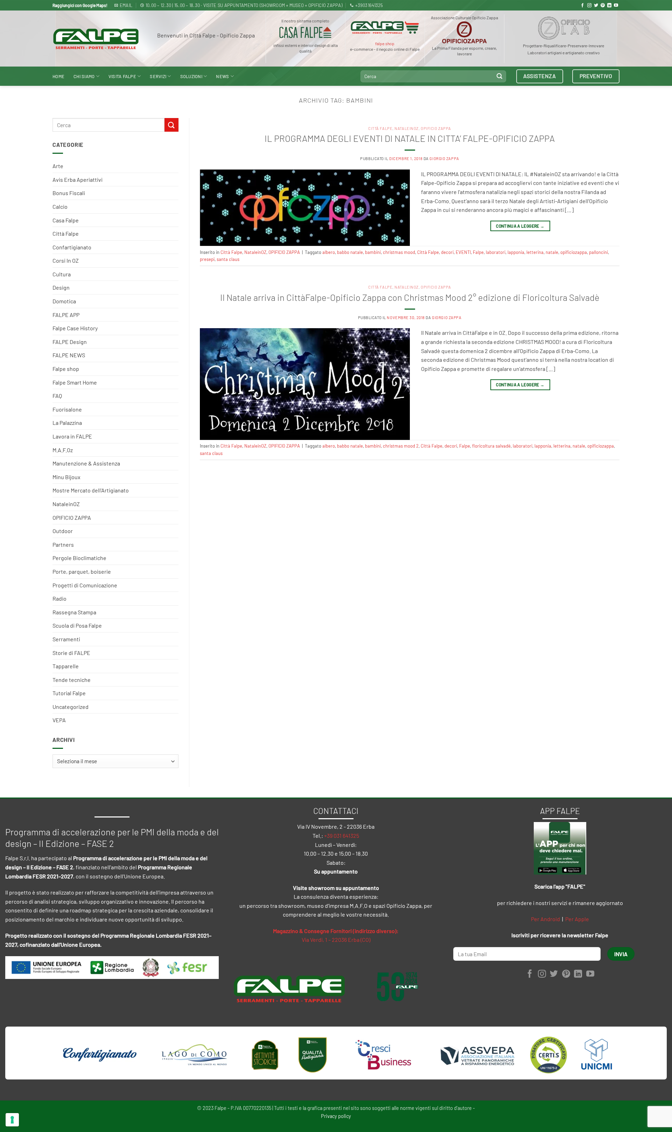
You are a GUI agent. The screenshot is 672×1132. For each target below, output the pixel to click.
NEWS (222, 76)
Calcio (60, 206)
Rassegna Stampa (74, 612)
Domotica (64, 301)
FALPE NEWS (68, 355)
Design (61, 287)
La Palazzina (67, 422)
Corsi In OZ (65, 260)
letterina (535, 252)
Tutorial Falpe (69, 693)
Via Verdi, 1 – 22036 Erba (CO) (336, 939)
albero (328, 252)
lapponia (515, 252)
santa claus (228, 259)
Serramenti (66, 639)
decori (447, 252)
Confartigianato (71, 247)
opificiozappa (573, 252)
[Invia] (499, 76)
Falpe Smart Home (74, 382)
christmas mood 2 (401, 446)
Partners (63, 544)
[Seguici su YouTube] (616, 5)
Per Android (545, 919)
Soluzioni (191, 76)
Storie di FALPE (71, 652)
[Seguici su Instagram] (589, 5)
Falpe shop (65, 368)
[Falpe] (95, 38)
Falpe (478, 252)
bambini (373, 252)
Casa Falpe (65, 220)
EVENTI (463, 252)
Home (58, 76)
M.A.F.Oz (62, 450)
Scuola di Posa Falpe (77, 625)
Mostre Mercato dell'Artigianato (90, 490)
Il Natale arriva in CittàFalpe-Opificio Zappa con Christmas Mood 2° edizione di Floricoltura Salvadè (410, 297)
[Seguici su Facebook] (582, 5)
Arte (57, 166)
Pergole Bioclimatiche (79, 557)
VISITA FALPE (122, 76)
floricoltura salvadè (491, 446)
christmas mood (399, 252)
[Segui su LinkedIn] (609, 5)
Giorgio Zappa (444, 158)
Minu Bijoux (66, 477)
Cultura (61, 274)
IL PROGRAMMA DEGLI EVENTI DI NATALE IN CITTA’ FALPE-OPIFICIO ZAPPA (410, 138)
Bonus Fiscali (68, 192)
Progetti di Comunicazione (84, 585)
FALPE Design (69, 341)
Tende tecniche (71, 679)
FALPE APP (65, 314)
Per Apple (577, 919)
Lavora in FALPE (72, 436)
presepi (207, 259)
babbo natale (350, 252)
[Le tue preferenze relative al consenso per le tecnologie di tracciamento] (12, 1119)
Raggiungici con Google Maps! (79, 5)
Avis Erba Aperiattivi (77, 179)
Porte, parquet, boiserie (81, 571)
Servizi (158, 76)
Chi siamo (84, 76)
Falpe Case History (75, 328)
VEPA (59, 720)
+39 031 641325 (341, 835)
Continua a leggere (520, 225)
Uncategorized (70, 706)
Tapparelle (65, 666)
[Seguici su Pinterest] (603, 5)
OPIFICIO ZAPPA (71, 517)
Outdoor (62, 530)
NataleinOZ (66, 504)
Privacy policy (336, 1116)
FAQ (57, 395)
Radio (59, 598)
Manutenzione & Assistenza (86, 463)
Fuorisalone (67, 409)
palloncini (598, 252)
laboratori (495, 252)
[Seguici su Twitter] (596, 5)
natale (552, 252)
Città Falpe (65, 233)
